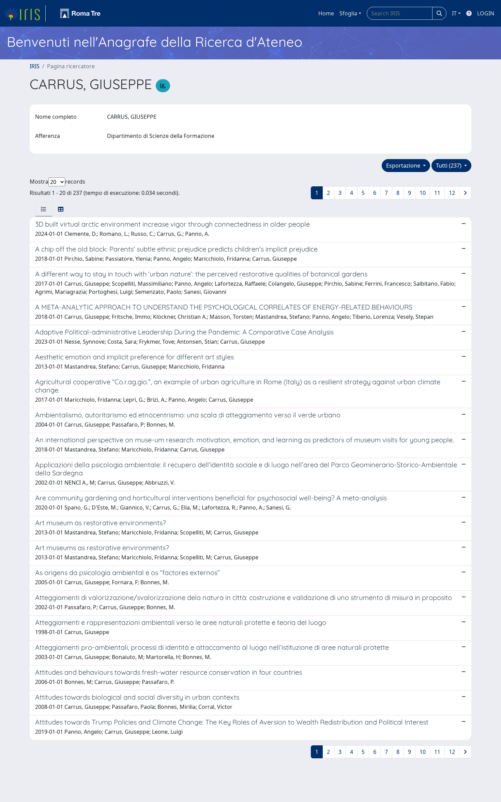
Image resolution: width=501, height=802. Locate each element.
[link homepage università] (80, 13)
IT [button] (454, 13)
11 (437, 193)
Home (326, 13)
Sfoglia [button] (348, 13)
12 (452, 193)
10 (423, 193)
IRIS (35, 66)
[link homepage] (25, 13)
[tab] (43, 209)
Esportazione (404, 165)
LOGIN (485, 13)
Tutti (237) (449, 165)
